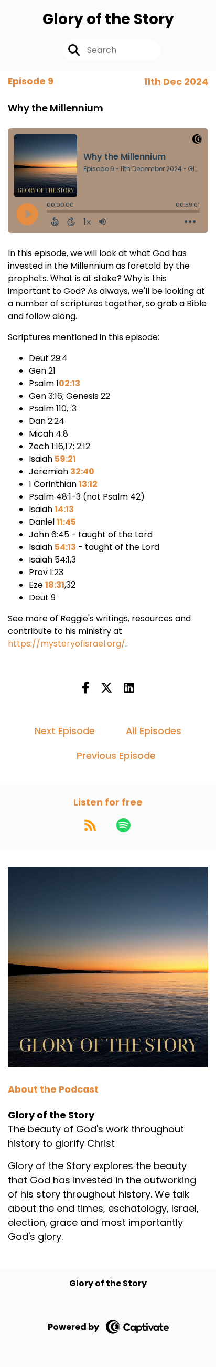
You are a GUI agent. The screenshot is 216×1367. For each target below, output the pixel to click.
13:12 (88, 484)
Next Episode (65, 730)
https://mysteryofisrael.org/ (66, 644)
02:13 (69, 383)
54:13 (65, 547)
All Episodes (153, 730)
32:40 (82, 471)
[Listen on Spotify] (123, 825)
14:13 (64, 509)
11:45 (66, 522)
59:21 (65, 459)
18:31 (54, 585)
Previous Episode (116, 755)
